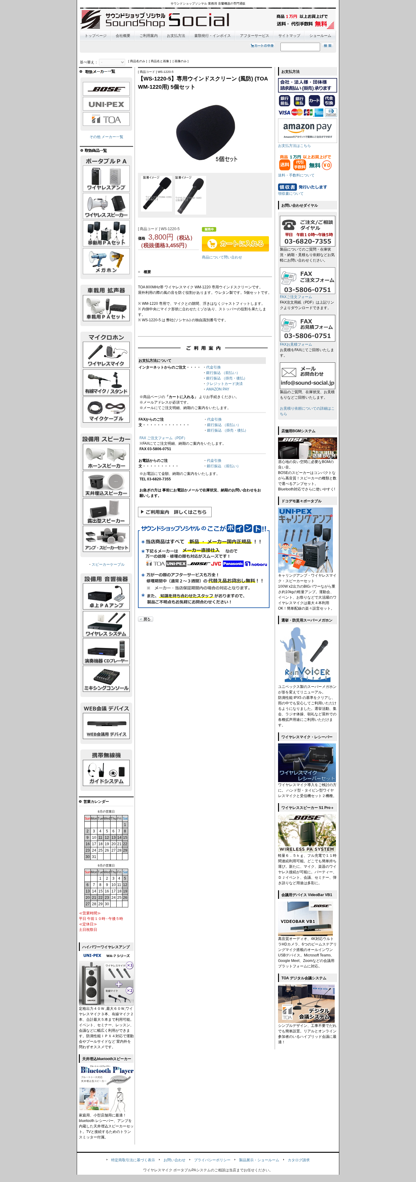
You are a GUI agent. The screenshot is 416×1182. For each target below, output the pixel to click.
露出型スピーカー (106, 511)
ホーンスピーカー (106, 457)
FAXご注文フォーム (296, 297)
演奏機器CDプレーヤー (106, 651)
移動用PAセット (106, 233)
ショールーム (320, 36)
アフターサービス (254, 36)
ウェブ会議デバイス (106, 726)
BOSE (106, 89)
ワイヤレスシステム (106, 624)
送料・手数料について (296, 175)
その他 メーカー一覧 (106, 137)
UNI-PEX (106, 104)
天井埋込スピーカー (106, 484)
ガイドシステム (106, 773)
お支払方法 (176, 36)
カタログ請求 (299, 1160)
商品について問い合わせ (222, 257)
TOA (106, 119)
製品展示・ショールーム (259, 1160)
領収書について (291, 193)
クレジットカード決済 (224, 384)
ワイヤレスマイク (106, 355)
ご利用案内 (148, 36)
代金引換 (213, 367)
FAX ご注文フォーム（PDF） (163, 438)
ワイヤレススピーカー (106, 206)
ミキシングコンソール (106, 679)
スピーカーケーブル (108, 564)
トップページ (96, 36)
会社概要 (123, 36)
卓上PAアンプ (106, 597)
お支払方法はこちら (294, 146)
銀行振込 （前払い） (223, 373)
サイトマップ (289, 36)
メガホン (106, 261)
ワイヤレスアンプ (106, 179)
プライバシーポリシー (212, 1160)
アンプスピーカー (106, 539)
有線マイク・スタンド (106, 382)
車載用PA (106, 308)
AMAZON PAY (217, 389)
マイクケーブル (106, 410)
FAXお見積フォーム (296, 344)
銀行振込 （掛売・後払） (226, 378)
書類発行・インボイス (212, 36)
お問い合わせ (174, 1160)
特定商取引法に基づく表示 (133, 1160)
